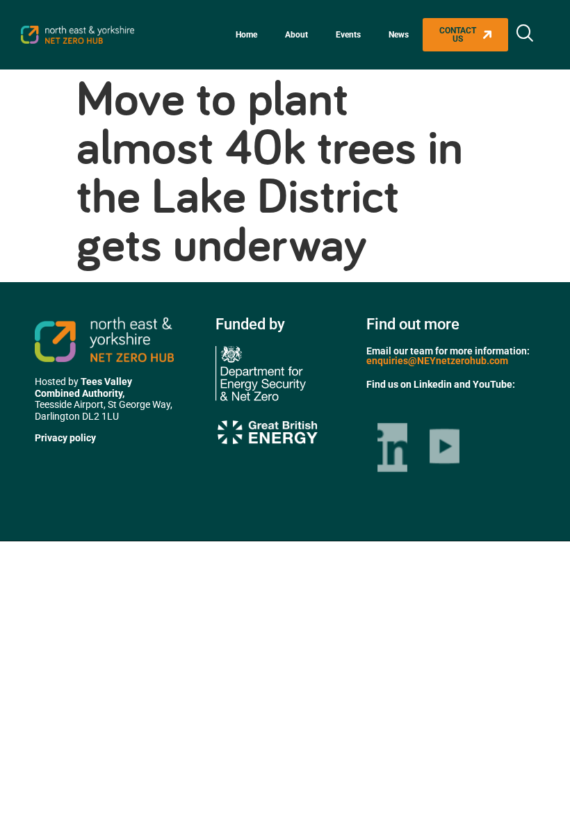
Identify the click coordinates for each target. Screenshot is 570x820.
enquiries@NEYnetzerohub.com (437, 360)
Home (246, 35)
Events (348, 35)
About (296, 35)
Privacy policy (65, 437)
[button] (525, 35)
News (399, 35)
